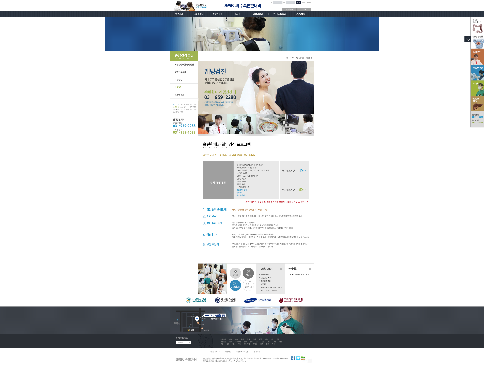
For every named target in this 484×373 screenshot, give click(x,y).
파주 (242, 339)
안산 (248, 339)
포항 (278, 339)
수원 (236, 339)
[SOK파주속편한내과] (242, 6)
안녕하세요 (265, 274)
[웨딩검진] (184, 87)
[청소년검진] (184, 95)
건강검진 (264, 284)
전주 (230, 342)
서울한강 (223, 339)
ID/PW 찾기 (308, 2)
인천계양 (247, 344)
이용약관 (228, 352)
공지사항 (257, 352)
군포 (222, 344)
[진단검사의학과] (279, 14)
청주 (261, 344)
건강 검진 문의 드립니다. (269, 290)
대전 (260, 339)
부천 (273, 344)
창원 (227, 344)
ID (271, 2)
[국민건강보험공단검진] (184, 64)
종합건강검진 (300, 58)
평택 (267, 344)
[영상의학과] (258, 14)
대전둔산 (223, 342)
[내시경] (237, 14)
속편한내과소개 (215, 352)
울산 (245, 342)
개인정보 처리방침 (242, 352)
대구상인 (238, 342)
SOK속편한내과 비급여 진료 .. (300, 274)
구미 (257, 342)
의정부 (255, 344)
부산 (275, 342)
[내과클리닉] (198, 14)
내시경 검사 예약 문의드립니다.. (272, 287)
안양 (239, 344)
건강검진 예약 (266, 278)
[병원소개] (179, 14)
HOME (292, 58)
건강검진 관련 (266, 281)
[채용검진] (184, 80)
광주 (251, 342)
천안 (272, 339)
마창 (280, 342)
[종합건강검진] (218, 14)
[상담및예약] (300, 14)
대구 (269, 342)
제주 (266, 339)
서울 (230, 339)
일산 (263, 342)
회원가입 (303, 2)
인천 (254, 339)
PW (284, 2)
